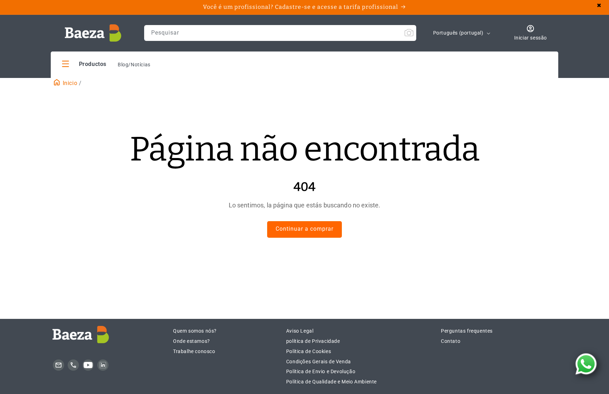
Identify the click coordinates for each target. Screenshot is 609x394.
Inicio (69, 83)
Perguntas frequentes (467, 331)
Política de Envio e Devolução (320, 371)
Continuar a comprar (304, 228)
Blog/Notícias (134, 64)
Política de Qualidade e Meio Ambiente (331, 381)
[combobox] (280, 33)
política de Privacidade (313, 341)
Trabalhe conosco (194, 351)
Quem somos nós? (195, 331)
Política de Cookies (308, 351)
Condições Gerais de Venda (318, 361)
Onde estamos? (191, 341)
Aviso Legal (300, 331)
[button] (84, 63)
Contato (450, 341)
